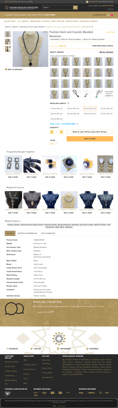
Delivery (27, 374)
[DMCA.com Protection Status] (8, 394)
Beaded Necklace (64, 225)
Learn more (61, 406)
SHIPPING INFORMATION (27, 233)
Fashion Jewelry (13, 225)
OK (54, 406)
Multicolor (68, 227)
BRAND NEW (35, 21)
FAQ (25, 360)
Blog (25, 383)
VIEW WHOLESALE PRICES (102, 46)
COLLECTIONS (9, 21)
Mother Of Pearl (100, 225)
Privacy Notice (47, 373)
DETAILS (10, 233)
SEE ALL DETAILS (106, 52)
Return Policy (47, 368)
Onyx (109, 225)
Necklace (75, 225)
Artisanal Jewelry (50, 225)
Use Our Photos (29, 369)
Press (26, 378)
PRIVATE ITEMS (72, 21)
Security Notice (47, 377)
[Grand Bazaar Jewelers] (21, 8)
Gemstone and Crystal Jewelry (31, 225)
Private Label (10, 366)
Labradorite (50, 227)
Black (62, 227)
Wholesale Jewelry (12, 362)
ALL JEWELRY (23, 21)
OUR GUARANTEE (48, 233)
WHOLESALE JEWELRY (89, 21)
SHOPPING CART (99, 15)
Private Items (9, 376)
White (57, 227)
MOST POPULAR (57, 21)
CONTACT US (109, 96)
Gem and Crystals (86, 225)
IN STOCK (46, 21)
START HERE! (49, 15)
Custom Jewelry (11, 371)
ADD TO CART (90, 139)
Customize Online (30, 365)
